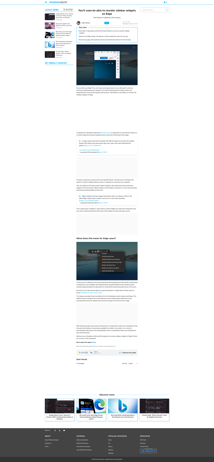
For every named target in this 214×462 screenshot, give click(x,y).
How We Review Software (84, 450)
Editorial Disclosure (82, 443)
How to (110, 446)
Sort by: (124, 364)
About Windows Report (52, 440)
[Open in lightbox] (107, 261)
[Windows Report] (58, 2)
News (106, 23)
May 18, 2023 (102, 152)
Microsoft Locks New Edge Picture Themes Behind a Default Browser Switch (91, 417)
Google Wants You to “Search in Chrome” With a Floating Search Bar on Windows (59, 417)
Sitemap (142, 443)
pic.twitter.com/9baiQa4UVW (89, 150)
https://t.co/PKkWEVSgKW (89, 201)
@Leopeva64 (105, 133)
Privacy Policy (144, 446)
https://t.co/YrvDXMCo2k (92, 146)
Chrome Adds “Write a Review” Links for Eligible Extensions (154, 416)
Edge (94, 342)
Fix (109, 443)
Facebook (55, 430)
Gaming (110, 450)
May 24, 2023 (102, 203)
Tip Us (47, 446)
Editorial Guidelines (82, 440)
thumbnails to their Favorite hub (91, 293)
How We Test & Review (83, 446)
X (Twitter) (59, 430)
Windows (111, 453)
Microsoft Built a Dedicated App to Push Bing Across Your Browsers (123, 416)
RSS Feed (143, 440)
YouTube (64, 430)
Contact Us (48, 443)
